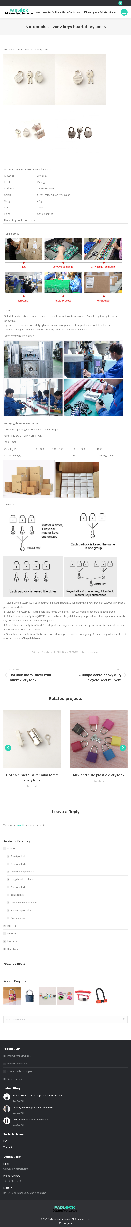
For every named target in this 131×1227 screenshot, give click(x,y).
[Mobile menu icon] (124, 12)
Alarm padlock (18, 887)
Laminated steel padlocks (24, 902)
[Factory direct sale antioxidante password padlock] (65, 996)
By (60, 652)
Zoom (28, 739)
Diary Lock (47, 652)
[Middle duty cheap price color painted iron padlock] (12, 996)
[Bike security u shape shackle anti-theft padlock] (101, 996)
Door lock (12, 925)
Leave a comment (90, 652)
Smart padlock (18, 856)
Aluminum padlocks (21, 910)
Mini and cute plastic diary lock (98, 775)
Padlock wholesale (17, 1063)
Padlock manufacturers (19, 1055)
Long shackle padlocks (22, 879)
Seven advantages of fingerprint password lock (37, 1095)
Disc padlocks (18, 918)
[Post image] (6, 1096)
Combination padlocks (22, 871)
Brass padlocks (19, 863)
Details (37, 739)
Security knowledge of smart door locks (33, 1107)
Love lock (12, 941)
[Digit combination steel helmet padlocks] (83, 996)
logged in (20, 825)
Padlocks (12, 848)
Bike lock (11, 933)
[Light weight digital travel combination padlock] (48, 996)
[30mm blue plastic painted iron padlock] (30, 996)
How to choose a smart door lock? (30, 1119)
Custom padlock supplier (20, 1071)
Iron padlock (17, 894)
